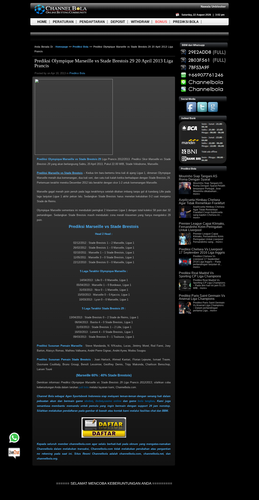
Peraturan (63, 22)
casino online (113, 401)
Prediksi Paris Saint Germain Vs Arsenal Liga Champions (202, 297)
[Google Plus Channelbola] (213, 111)
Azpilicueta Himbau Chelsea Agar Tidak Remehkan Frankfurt (202, 201)
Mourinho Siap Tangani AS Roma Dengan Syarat (198, 177)
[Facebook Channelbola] (191, 111)
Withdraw (140, 22)
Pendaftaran (92, 22)
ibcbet (99, 401)
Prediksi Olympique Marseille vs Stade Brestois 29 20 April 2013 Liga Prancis (103, 63)
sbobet (88, 401)
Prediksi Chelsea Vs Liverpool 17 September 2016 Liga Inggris (202, 251)
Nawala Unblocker (213, 6)
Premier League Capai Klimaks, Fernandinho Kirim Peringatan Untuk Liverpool (202, 227)
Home (42, 22)
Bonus (161, 22)
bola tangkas (146, 401)
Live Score (47, 29)
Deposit (118, 22)
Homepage (61, 46)
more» (196, 193)
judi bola (84, 387)
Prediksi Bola (186, 22)
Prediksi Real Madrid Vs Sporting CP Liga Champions (200, 274)
